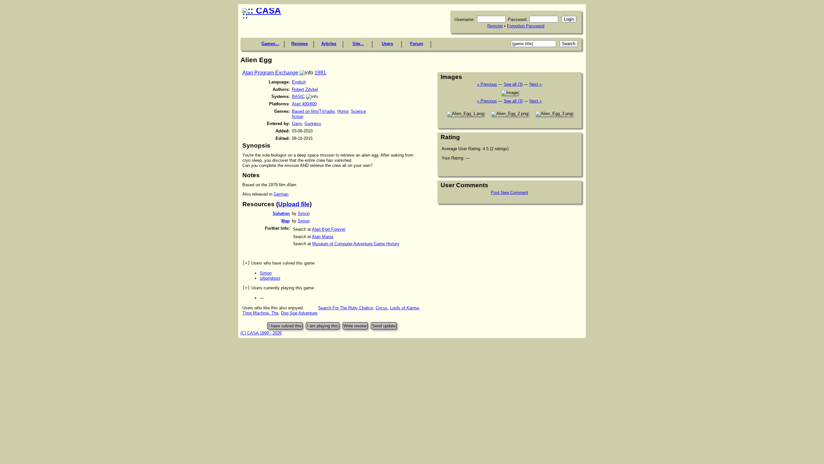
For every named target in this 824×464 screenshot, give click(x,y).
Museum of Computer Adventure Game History (355, 243)
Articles (328, 43)
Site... (358, 43)
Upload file (294, 204)
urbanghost (270, 278)
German (281, 194)
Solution (281, 213)
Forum (416, 43)
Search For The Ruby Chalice (345, 307)
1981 (320, 72)
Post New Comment (509, 192)
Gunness (312, 123)
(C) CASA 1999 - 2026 (261, 333)
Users (387, 43)
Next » (535, 84)
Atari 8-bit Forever (328, 229)
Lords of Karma (404, 307)
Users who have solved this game (278, 263)
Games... (270, 43)
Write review (354, 326)
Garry (297, 123)
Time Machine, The (260, 313)
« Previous (487, 84)
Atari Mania (322, 236)
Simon (304, 213)
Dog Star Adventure (299, 313)
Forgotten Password (525, 26)
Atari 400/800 (304, 104)
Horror (342, 111)
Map (285, 220)
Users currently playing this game (278, 287)
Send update (384, 326)
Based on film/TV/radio (313, 111)
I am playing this (322, 326)
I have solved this (285, 326)
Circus (382, 307)
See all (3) (513, 84)
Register (495, 26)
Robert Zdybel (305, 89)
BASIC (298, 96)
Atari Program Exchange (270, 72)
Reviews (299, 43)
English (299, 82)
